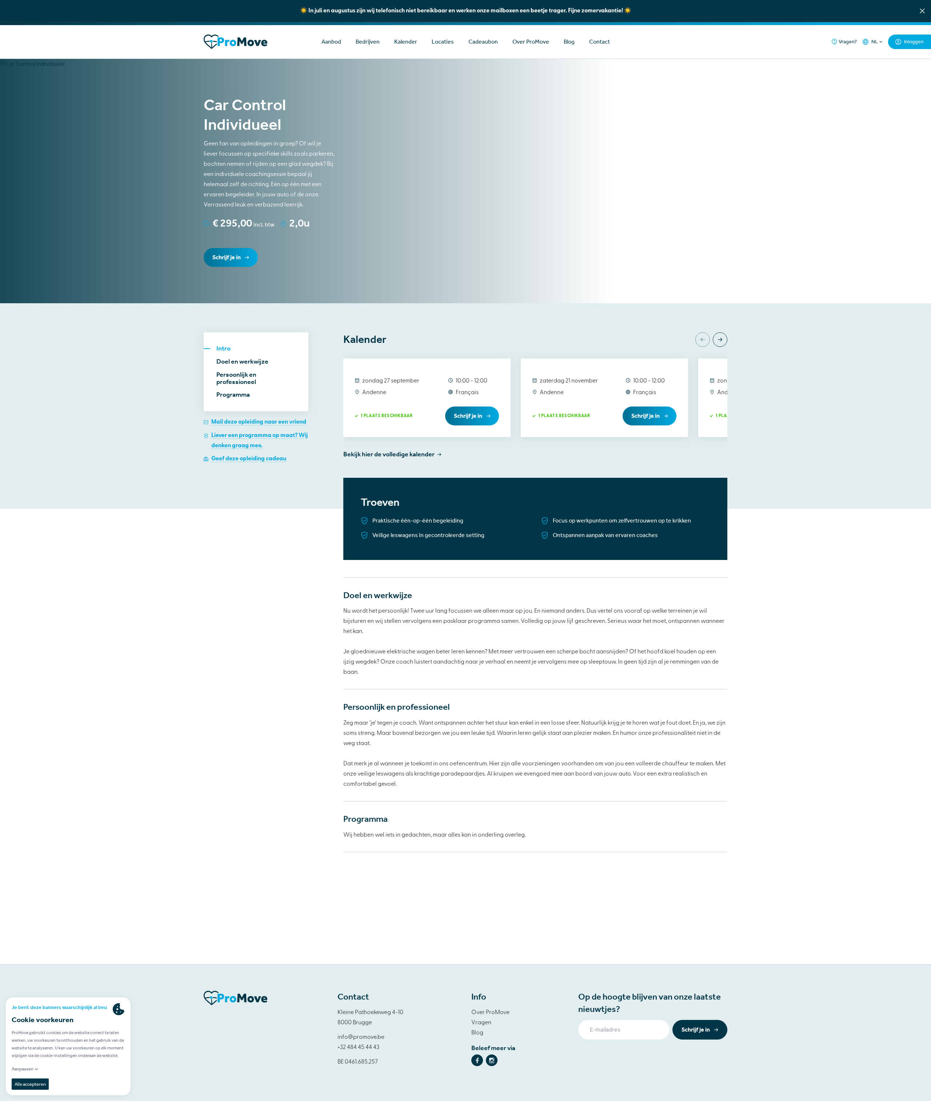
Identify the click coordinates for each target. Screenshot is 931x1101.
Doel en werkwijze (242, 361)
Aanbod (331, 41)
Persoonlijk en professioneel (236, 378)
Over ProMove (530, 41)
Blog (569, 41)
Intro (223, 348)
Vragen (481, 1023)
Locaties (443, 41)
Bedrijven (368, 41)
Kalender (405, 41)
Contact (599, 41)
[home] (256, 42)
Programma (233, 395)
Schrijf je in (226, 257)
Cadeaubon (483, 41)
